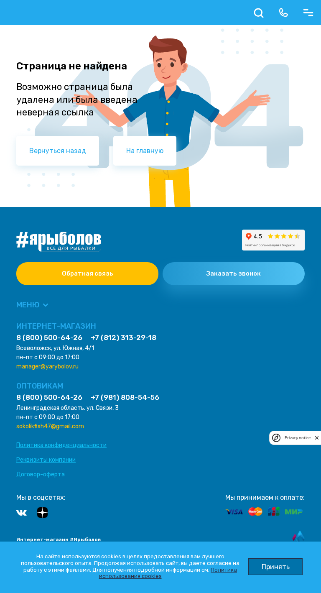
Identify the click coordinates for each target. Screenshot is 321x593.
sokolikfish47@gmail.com (50, 426)
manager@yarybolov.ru (47, 366)
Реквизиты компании (46, 459)
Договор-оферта (40, 474)
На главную (144, 151)
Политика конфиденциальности (61, 445)
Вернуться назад (57, 151)
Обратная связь (87, 273)
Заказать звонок (233, 273)
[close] (316, 438)
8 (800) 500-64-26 (49, 337)
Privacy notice (298, 437)
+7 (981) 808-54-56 (125, 397)
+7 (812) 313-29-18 (123, 337)
